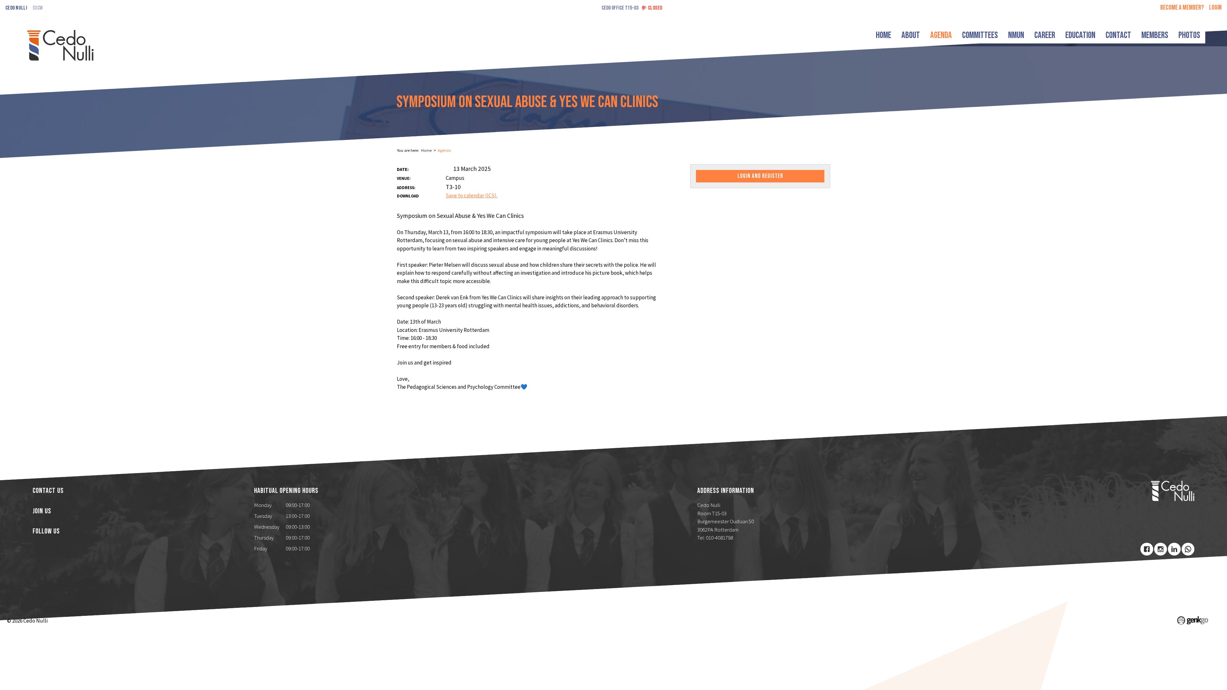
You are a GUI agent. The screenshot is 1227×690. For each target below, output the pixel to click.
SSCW (37, 8)
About (910, 35)
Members (1154, 35)
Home (883, 35)
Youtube (1188, 549)
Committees (980, 35)
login (1215, 8)
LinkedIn (1174, 549)
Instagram (1160, 549)
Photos (1189, 35)
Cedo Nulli (16, 8)
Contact (1118, 35)
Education (1080, 35)
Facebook (1146, 549)
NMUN (1016, 35)
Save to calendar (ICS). (472, 195)
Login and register (760, 176)
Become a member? (1182, 8)
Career (1044, 35)
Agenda (941, 35)
